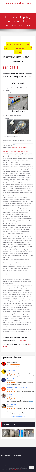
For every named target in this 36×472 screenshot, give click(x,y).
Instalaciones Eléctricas (18, 3)
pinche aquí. (22, 340)
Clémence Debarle (12, 379)
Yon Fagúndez (11, 405)
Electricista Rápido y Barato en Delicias (20, 25)
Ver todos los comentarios (18, 416)
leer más (31, 401)
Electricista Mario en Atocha (10, 151)
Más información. (16, 469)
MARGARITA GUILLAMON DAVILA (17, 387)
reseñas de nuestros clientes (19, 147)
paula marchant (11, 370)
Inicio (7, 25)
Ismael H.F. (10, 394)
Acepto (31, 468)
